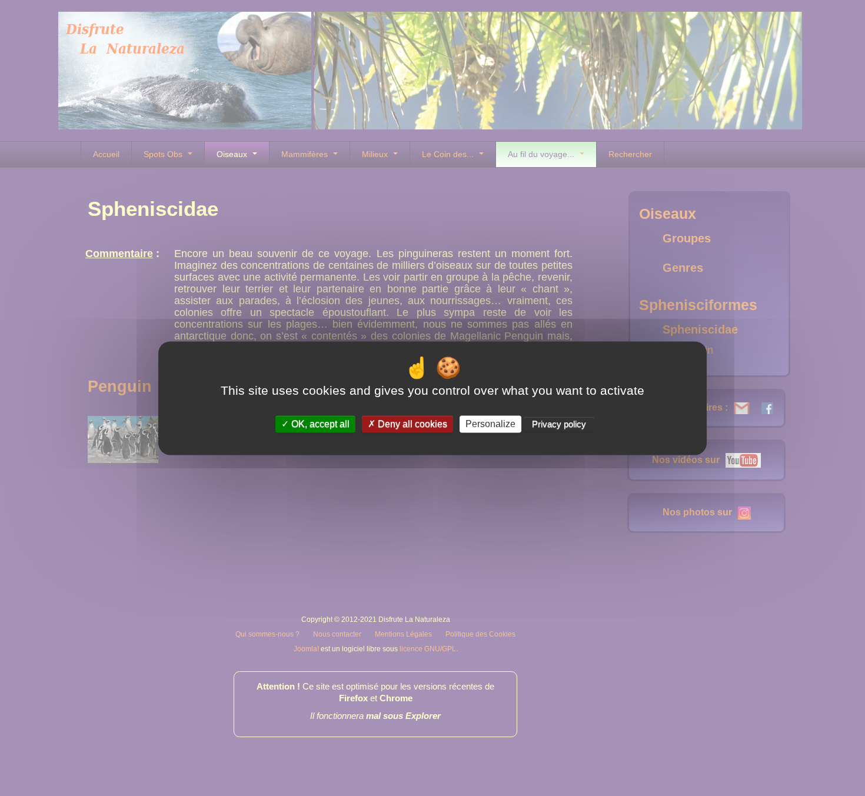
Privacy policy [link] (559, 424)
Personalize (490, 424)
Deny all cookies (411, 424)
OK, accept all (319, 424)
